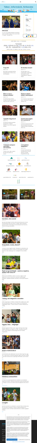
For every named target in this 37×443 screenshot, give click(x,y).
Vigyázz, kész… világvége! (10, 324)
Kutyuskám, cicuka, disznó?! (11, 245)
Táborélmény (6, 143)
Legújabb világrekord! (9, 119)
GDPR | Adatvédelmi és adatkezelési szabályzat (18, 441)
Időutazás (5, 30)
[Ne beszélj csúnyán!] (27, 54)
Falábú (27, 25)
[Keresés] (36, 2)
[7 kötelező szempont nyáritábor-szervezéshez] (9, 132)
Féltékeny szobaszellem (9, 376)
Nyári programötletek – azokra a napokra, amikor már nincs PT (15, 271)
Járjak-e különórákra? (9, 350)
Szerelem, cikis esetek (9, 219)
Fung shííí (6, 67)
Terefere (3, 437)
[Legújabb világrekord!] (9, 105)
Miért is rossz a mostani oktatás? (8, 94)
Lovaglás (5, 403)
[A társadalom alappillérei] (27, 132)
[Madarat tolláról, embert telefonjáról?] (27, 81)
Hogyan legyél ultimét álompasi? (8, 195)
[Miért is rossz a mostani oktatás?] (9, 81)
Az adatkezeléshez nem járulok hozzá (24, 439)
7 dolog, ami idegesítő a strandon (12, 298)
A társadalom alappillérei (25, 145)
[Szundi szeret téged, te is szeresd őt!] (27, 105)
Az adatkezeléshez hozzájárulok (12, 439)
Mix (2, 28)
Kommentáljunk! (25, 196)
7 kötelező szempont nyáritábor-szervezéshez (9, 146)
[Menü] (20, 2)
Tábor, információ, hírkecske (18, 6)
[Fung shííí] (9, 54)
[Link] (3, 1)
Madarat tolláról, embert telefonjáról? (27, 94)
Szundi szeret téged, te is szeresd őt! (27, 119)
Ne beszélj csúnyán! (26, 67)
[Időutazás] (11, 16)
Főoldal (3, 431)
